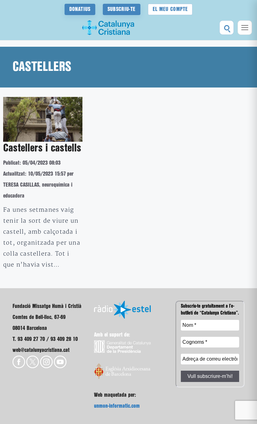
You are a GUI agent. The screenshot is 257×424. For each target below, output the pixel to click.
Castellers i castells (42, 148)
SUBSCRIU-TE (122, 9)
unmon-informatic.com (117, 406)
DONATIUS (80, 9)
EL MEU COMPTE (170, 9)
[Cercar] (226, 27)
